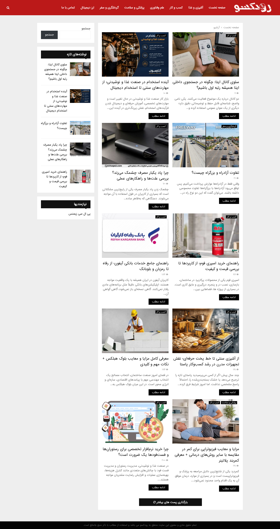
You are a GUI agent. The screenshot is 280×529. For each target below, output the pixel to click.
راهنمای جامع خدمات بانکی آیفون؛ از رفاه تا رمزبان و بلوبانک (136, 266)
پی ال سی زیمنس (79, 214)
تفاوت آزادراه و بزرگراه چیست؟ (215, 173)
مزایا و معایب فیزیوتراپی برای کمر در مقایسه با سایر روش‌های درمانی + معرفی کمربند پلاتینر (207, 454)
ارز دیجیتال (87, 7)
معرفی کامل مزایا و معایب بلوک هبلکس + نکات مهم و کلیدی (135, 361)
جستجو (86, 28)
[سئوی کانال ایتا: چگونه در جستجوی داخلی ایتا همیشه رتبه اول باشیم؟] (80, 69)
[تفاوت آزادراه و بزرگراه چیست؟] (80, 128)
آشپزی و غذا (195, 7)
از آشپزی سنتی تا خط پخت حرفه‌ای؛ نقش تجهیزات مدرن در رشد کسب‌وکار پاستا (206, 361)
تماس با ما (68, 7)
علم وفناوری (157, 7)
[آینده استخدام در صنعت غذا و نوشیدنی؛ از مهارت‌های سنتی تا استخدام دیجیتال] (80, 96)
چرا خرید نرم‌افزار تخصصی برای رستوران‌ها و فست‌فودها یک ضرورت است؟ (136, 452)
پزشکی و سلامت (134, 7)
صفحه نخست (217, 7)
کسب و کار (176, 7)
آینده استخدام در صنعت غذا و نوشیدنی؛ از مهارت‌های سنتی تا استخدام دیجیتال (135, 85)
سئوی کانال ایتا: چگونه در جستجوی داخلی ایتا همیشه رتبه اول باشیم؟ (206, 85)
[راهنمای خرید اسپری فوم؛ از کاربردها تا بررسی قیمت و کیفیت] (80, 176)
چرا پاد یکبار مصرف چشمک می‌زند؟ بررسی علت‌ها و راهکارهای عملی (140, 175)
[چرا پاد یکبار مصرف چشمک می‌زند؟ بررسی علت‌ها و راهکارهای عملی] (80, 149)
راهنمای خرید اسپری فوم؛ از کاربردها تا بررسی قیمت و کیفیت (208, 266)
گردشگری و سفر (109, 7)
